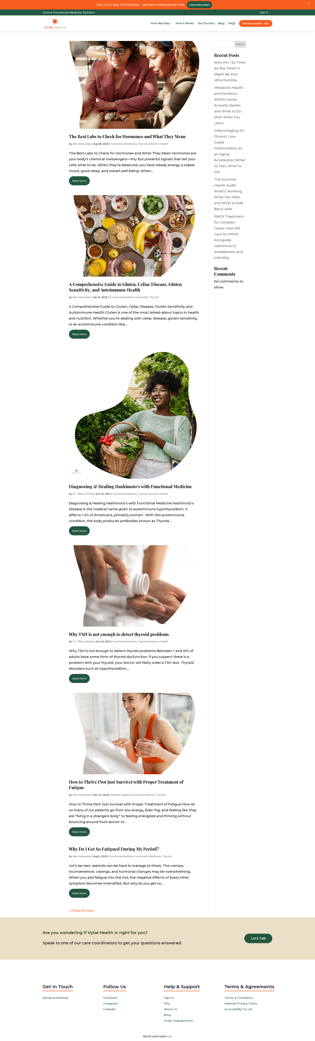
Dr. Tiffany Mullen (83, 493)
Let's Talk (258, 938)
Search (240, 44)
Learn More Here (199, 4)
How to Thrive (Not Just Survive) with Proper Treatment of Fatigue (126, 784)
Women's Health (158, 143)
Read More (79, 180)
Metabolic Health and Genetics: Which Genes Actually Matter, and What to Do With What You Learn (228, 105)
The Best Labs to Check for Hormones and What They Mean (127, 136)
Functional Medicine (122, 297)
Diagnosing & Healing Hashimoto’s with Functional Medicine (130, 486)
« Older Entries (81, 911)
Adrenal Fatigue (120, 794)
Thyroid (142, 143)
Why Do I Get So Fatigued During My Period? (114, 849)
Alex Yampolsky (82, 143)
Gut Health (141, 297)
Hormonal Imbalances (124, 143)
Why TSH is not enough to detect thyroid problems (119, 634)
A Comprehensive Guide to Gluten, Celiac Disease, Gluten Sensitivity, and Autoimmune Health (125, 287)
